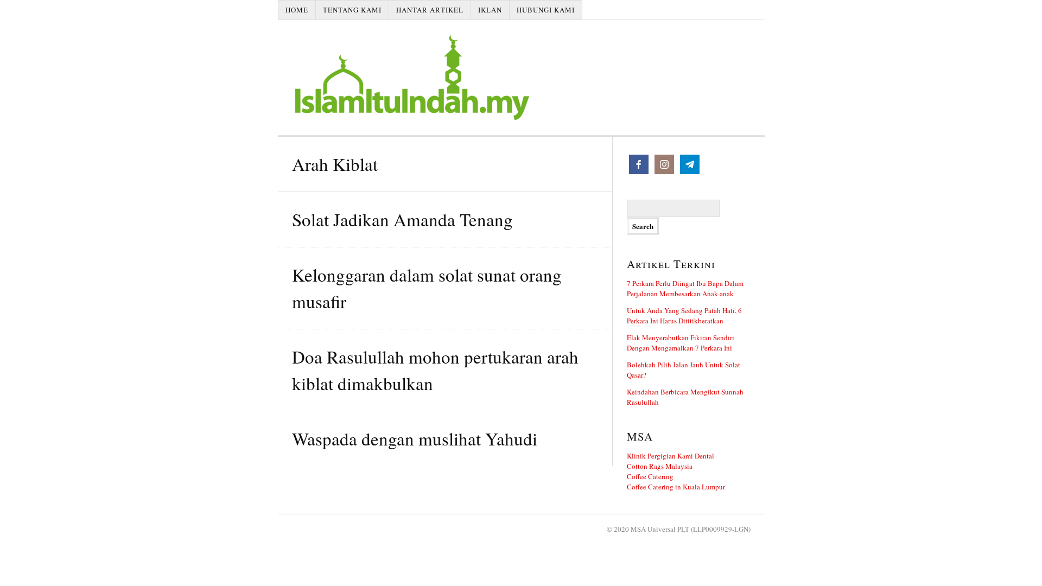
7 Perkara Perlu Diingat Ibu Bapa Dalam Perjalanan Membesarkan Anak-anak (685, 288)
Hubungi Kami (546, 10)
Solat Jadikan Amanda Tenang (402, 219)
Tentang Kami (352, 10)
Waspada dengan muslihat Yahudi (414, 438)
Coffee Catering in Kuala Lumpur (676, 487)
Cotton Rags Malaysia (659, 466)
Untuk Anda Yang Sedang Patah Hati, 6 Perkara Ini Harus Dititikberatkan (684, 315)
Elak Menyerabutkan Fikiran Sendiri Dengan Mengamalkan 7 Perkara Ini (680, 343)
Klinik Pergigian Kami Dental (670, 456)
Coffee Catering (650, 476)
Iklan (490, 10)
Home (296, 10)
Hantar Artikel (429, 10)
